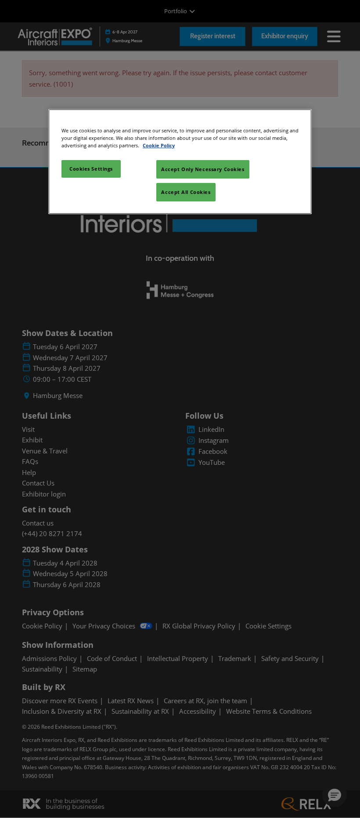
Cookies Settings (91, 168)
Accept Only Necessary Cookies (203, 169)
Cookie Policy (159, 145)
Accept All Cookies (185, 192)
